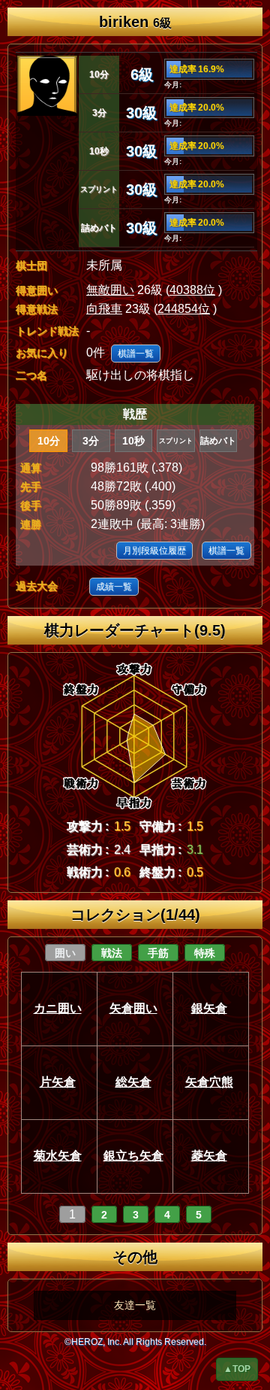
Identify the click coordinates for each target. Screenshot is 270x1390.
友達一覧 (135, 1305)
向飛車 (104, 308)
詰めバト (218, 440)
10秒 (133, 441)
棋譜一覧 (136, 353)
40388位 (192, 290)
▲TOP (237, 1369)
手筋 (158, 953)
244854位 (184, 308)
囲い (65, 953)
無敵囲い (110, 290)
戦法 (111, 953)
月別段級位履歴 (154, 550)
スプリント (176, 441)
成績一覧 (114, 586)
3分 (90, 441)
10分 (49, 441)
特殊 (204, 953)
